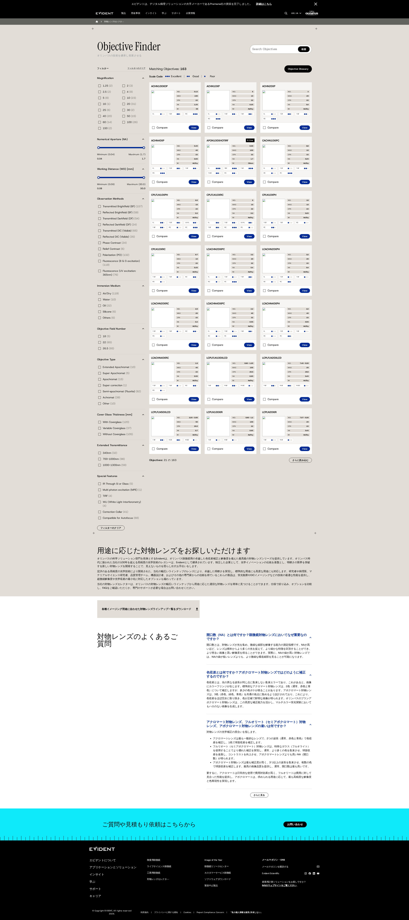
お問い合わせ (295, 824)
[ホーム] (96, 21)
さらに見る (259, 795)
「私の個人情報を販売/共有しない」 (246, 912)
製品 (123, 13)
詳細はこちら (264, 4)
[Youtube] (318, 874)
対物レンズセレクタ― (158, 879)
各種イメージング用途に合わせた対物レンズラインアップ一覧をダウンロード (146, 609)
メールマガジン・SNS (273, 859)
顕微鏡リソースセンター (216, 866)
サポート (176, 13)
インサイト (151, 13)
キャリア (95, 896)
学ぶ (164, 13)
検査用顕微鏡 (153, 859)
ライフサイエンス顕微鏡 (159, 866)
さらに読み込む (300, 460)
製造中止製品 (211, 885)
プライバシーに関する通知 (166, 912)
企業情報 (190, 13)
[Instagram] (305, 874)
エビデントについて (102, 860)
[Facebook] (309, 874)
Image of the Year (213, 859)
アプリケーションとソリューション (112, 867)
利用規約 (145, 912)
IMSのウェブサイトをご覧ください (279, 885)
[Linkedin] (314, 874)
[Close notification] (316, 4)
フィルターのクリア (136, 68)
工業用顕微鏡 (153, 872)
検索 (303, 49)
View (194, 127)
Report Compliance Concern (210, 912)
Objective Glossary (298, 68)
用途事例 (135, 13)
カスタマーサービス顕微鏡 (217, 872)
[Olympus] (311, 13)
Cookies (187, 912)
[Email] (318, 867)
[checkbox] (159, 127)
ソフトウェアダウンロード (217, 879)
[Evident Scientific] (104, 13)
